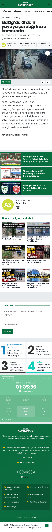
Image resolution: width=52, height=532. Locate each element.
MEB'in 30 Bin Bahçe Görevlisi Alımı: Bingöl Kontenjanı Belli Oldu (14, 353)
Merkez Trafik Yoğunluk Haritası (11, 496)
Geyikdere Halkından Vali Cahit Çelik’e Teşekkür (16, 367)
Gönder (7, 331)
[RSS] (33, 472)
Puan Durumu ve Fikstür (35, 496)
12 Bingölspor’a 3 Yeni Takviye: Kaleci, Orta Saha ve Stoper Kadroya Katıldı (27, 527)
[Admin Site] (8, 205)
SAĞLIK (39, 362)
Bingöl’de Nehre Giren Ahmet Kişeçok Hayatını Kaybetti (43, 351)
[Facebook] (19, 472)
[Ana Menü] (3, 4)
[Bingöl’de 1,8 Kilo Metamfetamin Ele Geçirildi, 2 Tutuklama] (13, 275)
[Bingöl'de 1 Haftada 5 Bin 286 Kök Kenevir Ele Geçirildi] (13, 252)
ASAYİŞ (17, 18)
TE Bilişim (32, 518)
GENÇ (28, 11)
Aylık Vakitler (9, 419)
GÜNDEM (6, 11)
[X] (24, 472)
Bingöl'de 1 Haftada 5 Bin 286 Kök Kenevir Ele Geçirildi (13, 262)
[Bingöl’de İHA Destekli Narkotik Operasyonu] (13, 229)
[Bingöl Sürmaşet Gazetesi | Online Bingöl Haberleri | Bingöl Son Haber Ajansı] (26, 4)
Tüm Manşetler (12, 502)
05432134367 (27, 458)
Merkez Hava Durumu (39, 487)
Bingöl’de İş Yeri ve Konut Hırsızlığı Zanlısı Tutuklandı (38, 286)
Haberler (6, 18)
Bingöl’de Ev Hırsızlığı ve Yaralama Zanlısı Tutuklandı (38, 239)
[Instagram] (28, 472)
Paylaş (7, 82)
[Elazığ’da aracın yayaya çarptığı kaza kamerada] (26, 64)
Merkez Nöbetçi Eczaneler (12, 488)
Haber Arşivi (12, 507)
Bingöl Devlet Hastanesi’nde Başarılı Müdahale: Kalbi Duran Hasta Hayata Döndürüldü (43, 367)
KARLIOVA (38, 11)
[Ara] (49, 4)
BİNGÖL (18, 11)
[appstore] (26, 478)
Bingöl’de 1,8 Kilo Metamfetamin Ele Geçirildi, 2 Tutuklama (12, 286)
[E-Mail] (18, 208)
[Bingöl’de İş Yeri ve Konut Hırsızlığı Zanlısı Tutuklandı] (38, 275)
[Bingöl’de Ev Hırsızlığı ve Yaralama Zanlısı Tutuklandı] (38, 229)
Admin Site (21, 203)
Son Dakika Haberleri (38, 502)
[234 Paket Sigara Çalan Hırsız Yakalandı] (38, 252)
